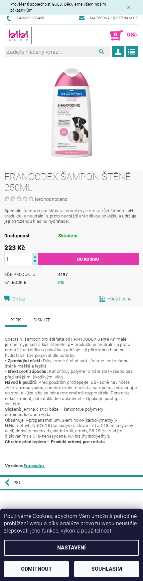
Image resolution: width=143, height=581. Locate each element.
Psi (61, 282)
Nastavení (71, 547)
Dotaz (19, 298)
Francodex (34, 465)
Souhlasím (106, 569)
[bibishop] (18, 35)
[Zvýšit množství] (35, 256)
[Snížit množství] (35, 262)
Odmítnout (36, 569)
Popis (16, 320)
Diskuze (42, 320)
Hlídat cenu (119, 298)
